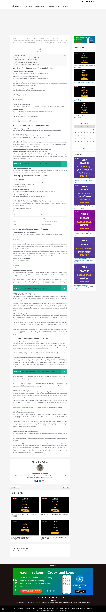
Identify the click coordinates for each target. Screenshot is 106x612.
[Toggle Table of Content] (64, 56)
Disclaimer (21, 608)
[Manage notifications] (3, 609)
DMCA (77, 608)
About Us (82, 608)
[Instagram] (87, 2)
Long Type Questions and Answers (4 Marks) (26, 62)
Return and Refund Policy (44, 608)
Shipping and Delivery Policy (59, 608)
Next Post (66, 487)
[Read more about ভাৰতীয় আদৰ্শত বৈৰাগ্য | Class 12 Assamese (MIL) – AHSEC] (55, 527)
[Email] (67, 597)
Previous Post (15, 487)
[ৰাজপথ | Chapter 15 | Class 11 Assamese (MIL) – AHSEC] (84, 75)
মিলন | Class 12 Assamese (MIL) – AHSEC (55, 515)
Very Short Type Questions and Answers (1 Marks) (26, 57)
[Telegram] (63, 597)
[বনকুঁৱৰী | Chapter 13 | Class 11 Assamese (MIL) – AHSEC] (84, 108)
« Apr (83, 148)
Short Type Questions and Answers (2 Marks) (26, 59)
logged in (22, 550)
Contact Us (89, 608)
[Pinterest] (93, 2)
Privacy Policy (71, 608)
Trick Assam (15, 6)
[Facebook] (82, 2)
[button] (80, 2)
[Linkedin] (89, 2)
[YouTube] (91, 2)
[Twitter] (84, 2)
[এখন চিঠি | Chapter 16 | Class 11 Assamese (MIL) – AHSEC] (84, 58)
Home (15, 608)
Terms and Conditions (30, 608)
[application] (32, 6)
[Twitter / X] (37, 481)
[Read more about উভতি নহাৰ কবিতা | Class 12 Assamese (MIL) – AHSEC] (25, 504)
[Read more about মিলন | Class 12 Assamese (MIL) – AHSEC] (55, 504)
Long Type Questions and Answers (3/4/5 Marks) (27, 64)
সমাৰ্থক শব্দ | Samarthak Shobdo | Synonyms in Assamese (21, 538)
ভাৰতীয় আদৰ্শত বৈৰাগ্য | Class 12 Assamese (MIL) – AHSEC (54, 538)
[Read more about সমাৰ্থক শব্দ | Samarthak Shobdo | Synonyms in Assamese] (25, 527)
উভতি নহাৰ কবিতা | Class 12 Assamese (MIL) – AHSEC (24, 515)
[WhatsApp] (95, 2)
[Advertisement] (53, 20)
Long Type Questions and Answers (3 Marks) (25, 61)
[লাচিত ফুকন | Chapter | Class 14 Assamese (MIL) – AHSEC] (84, 91)
